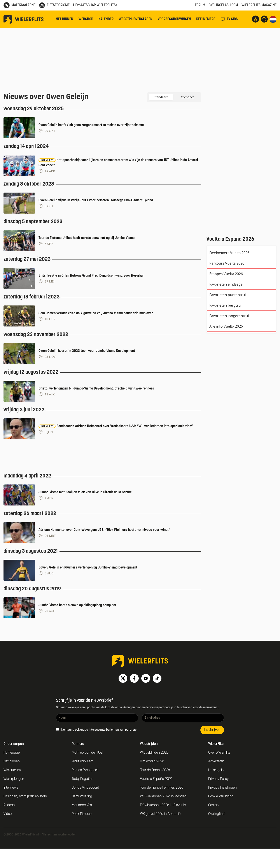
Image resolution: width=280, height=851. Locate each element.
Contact (214, 805)
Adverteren (216, 761)
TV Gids (232, 19)
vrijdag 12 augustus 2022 (31, 372)
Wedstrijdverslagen (135, 19)
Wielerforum (12, 770)
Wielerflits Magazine (259, 5)
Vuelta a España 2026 (156, 779)
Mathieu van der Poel (87, 752)
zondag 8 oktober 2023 (29, 184)
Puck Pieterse (81, 814)
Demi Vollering (82, 796)
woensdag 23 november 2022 (36, 334)
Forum (200, 5)
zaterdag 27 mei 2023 (27, 259)
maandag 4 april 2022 (27, 476)
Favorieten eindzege (226, 284)
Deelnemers (205, 19)
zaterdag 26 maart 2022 (30, 513)
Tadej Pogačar (82, 779)
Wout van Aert (82, 761)
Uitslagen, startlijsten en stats (25, 796)
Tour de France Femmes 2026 (161, 788)
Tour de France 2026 (155, 770)
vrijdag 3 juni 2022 (24, 410)
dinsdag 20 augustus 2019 (32, 589)
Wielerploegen (14, 779)
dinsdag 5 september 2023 (33, 222)
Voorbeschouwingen (174, 19)
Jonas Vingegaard (85, 788)
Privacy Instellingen (222, 788)
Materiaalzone (23, 5)
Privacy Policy (218, 779)
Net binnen (64, 19)
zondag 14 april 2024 (26, 146)
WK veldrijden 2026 (154, 752)
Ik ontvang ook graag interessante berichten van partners (98, 730)
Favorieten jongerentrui (229, 315)
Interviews (11, 788)
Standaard (161, 97)
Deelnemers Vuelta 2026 (229, 252)
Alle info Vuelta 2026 (226, 326)
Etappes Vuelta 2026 (226, 273)
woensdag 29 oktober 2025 (34, 109)
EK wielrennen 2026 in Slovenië (163, 805)
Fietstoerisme (58, 5)
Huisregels (216, 770)
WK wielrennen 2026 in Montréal (163, 796)
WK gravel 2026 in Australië (160, 814)
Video (8, 814)
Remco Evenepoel (85, 770)
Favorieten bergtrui (225, 305)
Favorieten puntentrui (227, 294)
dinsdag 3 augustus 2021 (31, 551)
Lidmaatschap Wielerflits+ (95, 5)
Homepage (12, 752)
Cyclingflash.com (223, 5)
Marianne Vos (82, 805)
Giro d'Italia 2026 (152, 761)
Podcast (10, 805)
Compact (187, 97)
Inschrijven (212, 730)
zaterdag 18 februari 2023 (32, 297)
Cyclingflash (217, 814)
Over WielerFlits (219, 752)
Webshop (86, 19)
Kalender (106, 19)
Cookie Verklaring (220, 796)
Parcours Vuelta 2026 (226, 263)
